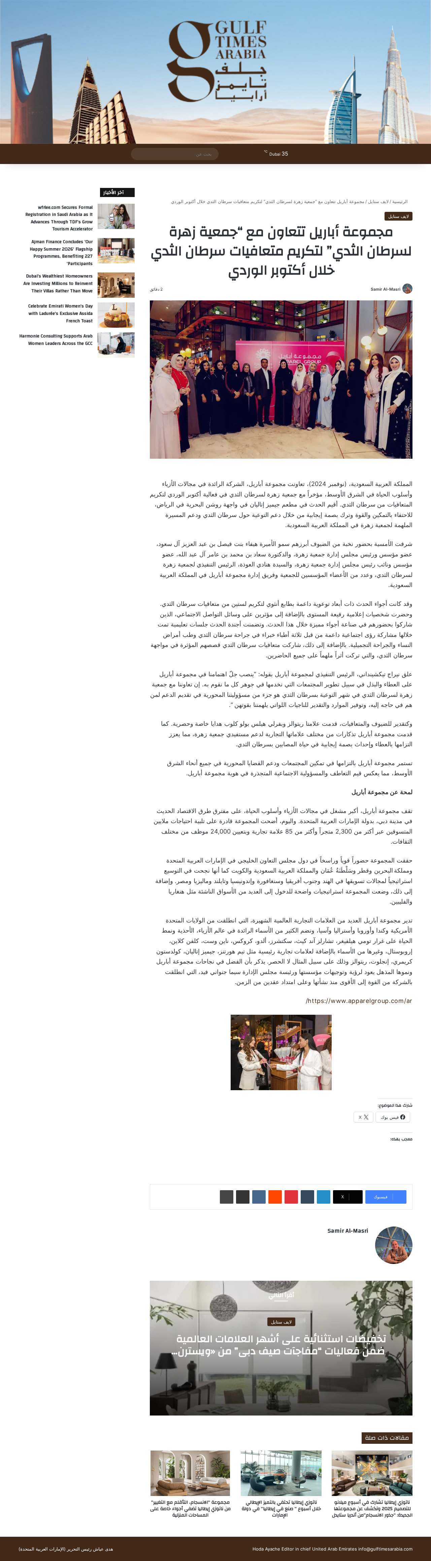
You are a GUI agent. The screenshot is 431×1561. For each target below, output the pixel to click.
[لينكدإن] (323, 1197)
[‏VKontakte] (259, 1197)
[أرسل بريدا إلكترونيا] (368, 289)
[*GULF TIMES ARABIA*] (215, 72)
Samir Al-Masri (385, 289)
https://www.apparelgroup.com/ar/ (359, 1000)
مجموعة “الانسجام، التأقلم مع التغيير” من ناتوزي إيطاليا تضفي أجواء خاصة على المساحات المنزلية (190, 1509)
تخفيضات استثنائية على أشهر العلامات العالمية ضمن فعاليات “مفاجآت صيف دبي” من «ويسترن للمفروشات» (281, 1350)
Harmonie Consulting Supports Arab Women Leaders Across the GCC (56, 340)
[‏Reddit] (275, 1197)
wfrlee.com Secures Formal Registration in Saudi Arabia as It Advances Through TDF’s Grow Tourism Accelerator (59, 218)
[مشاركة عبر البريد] (243, 1197)
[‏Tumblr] (307, 1197)
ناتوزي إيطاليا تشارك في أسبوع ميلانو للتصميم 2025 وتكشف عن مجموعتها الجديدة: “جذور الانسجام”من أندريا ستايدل (372, 1509)
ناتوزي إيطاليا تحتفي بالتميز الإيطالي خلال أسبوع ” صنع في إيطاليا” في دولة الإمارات (281, 1509)
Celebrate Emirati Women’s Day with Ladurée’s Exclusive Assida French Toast (60, 313)
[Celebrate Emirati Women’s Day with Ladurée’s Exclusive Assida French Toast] (116, 315)
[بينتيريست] (291, 1197)
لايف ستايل (378, 201)
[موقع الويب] (364, 1243)
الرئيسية (400, 201)
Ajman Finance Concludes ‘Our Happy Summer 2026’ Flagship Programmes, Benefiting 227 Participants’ (61, 252)
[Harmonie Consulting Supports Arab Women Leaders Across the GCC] (116, 345)
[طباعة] (226, 1197)
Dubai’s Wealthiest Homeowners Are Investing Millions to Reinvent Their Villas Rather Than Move (58, 283)
